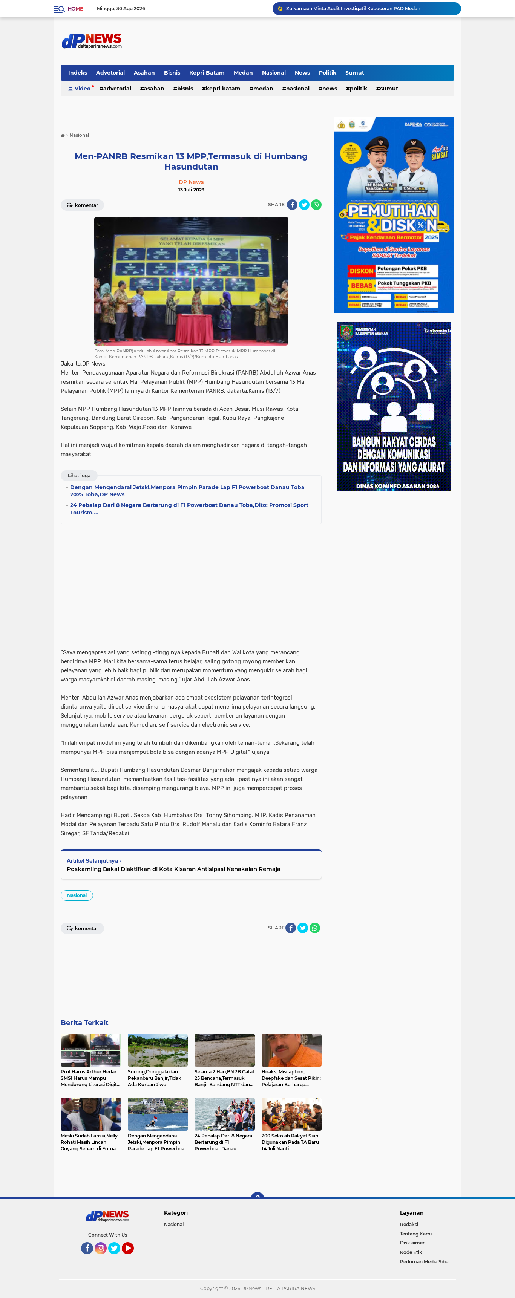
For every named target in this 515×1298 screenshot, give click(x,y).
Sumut (354, 72)
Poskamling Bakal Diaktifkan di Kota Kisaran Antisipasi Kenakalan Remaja (173, 868)
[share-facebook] (292, 204)
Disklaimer (412, 1243)
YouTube (133, 1257)
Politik (327, 72)
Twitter (117, 1257)
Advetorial (110, 72)
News (302, 72)
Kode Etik (411, 1252)
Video (82, 88)
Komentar (86, 205)
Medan (243, 72)
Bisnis (172, 72)
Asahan (144, 72)
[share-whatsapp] (316, 204)
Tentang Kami (416, 1234)
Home (75, 8)
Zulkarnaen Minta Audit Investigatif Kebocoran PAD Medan (353, 8)
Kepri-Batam (207, 72)
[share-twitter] (304, 204)
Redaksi (409, 1224)
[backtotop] (257, 1199)
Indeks (77, 72)
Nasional (274, 72)
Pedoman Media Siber (425, 1261)
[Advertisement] (191, 584)
